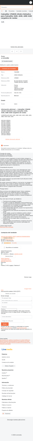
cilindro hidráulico (18, 75)
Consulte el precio (8, 61)
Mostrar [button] (12, 254)
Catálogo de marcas (7, 396)
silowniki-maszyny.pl (6, 261)
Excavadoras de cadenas (6, 340)
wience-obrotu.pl (5, 258)
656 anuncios (9, 239)
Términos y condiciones (8, 385)
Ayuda (3, 359)
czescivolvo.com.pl (6, 259)
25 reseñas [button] (14, 242)
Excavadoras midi (25, 342)
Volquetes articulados (5, 343)
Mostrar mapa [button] (27, 277)
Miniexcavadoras (4, 341)
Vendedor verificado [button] (8, 238)
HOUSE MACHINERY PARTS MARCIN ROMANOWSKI (15, 236)
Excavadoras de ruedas (23, 341)
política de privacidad (6, 327)
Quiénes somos (6, 357)
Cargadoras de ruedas (19, 340)
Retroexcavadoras (16, 342)
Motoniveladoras (13, 341)
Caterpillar (16, 72)
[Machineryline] (6, 11)
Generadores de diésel (6, 342)
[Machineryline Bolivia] (10, 2)
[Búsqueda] (30, 7)
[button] (30, 2)
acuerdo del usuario (22, 327)
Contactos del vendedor (8, 362)
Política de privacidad (7, 388)
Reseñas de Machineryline (8, 393)
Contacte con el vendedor (9, 68)
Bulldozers (27, 340)
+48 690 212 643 (18, 254)
